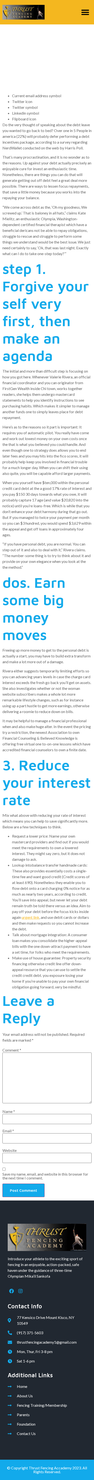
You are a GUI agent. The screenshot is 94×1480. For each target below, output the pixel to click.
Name (8, 1111)
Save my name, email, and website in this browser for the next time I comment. (45, 1176)
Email (8, 1131)
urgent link (30, 917)
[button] (85, 12)
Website (9, 1150)
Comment (11, 1050)
